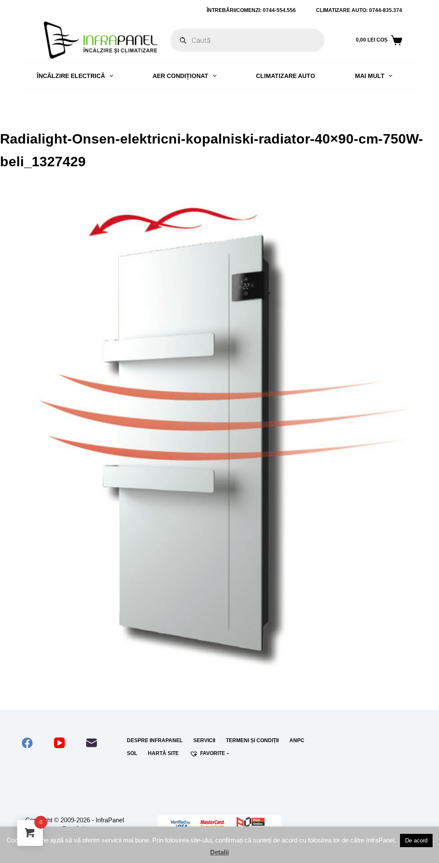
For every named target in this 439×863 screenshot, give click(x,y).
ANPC (296, 740)
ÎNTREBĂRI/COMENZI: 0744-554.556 (251, 10)
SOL (132, 753)
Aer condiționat (180, 75)
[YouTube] (59, 742)
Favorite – (214, 753)
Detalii (219, 852)
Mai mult (370, 75)
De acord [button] (416, 840)
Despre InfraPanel (155, 740)
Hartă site (163, 753)
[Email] (91, 742)
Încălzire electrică (71, 75)
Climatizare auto (285, 75)
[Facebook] (27, 742)
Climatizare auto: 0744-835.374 (359, 10)
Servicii (204, 740)
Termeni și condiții (252, 740)
